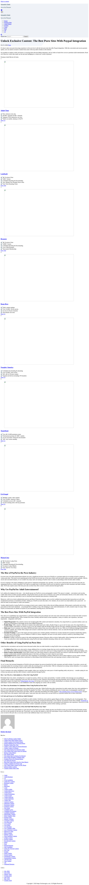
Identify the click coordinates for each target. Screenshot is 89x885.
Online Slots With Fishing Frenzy (13, 740)
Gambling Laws (8, 809)
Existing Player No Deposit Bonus (13, 759)
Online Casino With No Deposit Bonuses (15, 746)
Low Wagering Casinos (10, 830)
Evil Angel (4, 494)
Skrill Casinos (8, 853)
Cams (5, 27)
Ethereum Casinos (9, 803)
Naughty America (7, 367)
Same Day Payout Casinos (11, 848)
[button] (1, 35)
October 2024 (8, 880)
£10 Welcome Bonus (10, 760)
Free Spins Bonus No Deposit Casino (14, 749)
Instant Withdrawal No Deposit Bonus (14, 743)
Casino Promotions (9, 794)
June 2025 (7, 877)
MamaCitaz (5, 558)
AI (5, 32)
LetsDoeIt (4, 174)
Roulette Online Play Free (11, 745)
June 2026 (7, 872)
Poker (5, 842)
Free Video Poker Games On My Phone (15, 765)
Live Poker (7, 825)
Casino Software (8, 797)
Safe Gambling (8, 847)
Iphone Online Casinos (10, 767)
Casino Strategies (9, 798)
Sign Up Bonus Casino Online (12, 738)
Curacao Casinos (8, 802)
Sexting (6, 25)
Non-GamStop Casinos (10, 836)
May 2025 (7, 879)
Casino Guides (8, 789)
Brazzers (4, 239)
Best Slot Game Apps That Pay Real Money (16, 762)
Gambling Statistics (9, 812)
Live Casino (7, 823)
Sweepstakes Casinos (10, 858)
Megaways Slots (8, 831)
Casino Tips (7, 800)
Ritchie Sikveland (6, 732)
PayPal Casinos (8, 839)
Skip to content (5, 1)
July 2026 (7, 871)
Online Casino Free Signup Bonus (13, 742)
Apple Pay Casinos (9, 781)
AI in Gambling (8, 780)
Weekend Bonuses (9, 864)
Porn (5, 28)
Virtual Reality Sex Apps (27, 681)
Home (6, 21)
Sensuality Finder (5, 4)
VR (5, 30)
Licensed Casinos (9, 820)
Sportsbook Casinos (9, 856)
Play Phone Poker (9, 754)
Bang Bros (4, 304)
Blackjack (7, 786)
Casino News (8, 792)
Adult (5, 775)
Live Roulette (8, 827)
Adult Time (5, 110)
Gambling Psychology (10, 811)
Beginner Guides (8, 783)
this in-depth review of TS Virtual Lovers (70, 691)
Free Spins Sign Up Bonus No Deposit (15, 756)
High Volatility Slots (9, 816)
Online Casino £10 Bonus (11, 748)
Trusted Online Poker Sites (11, 768)
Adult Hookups (8, 777)
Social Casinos (8, 855)
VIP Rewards (8, 859)
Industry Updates (9, 819)
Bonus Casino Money (10, 753)
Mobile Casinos (8, 834)
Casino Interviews (9, 791)
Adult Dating (7, 24)
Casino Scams (8, 795)
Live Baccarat (8, 822)
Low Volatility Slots (9, 828)
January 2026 (8, 874)
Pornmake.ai (84, 700)
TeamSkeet (4, 431)
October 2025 (8, 876)
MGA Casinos (8, 833)
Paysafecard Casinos (9, 841)
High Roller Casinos (9, 814)
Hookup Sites (8, 22)
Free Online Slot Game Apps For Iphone (15, 751)
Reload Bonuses (8, 845)
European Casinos (9, 805)
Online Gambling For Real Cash (13, 763)
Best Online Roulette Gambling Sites (14, 757)
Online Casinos (8, 837)
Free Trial (3, 185)
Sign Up (3, 120)
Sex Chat (6, 850)
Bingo (6, 784)
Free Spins (7, 808)
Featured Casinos (9, 806)
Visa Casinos (7, 861)
